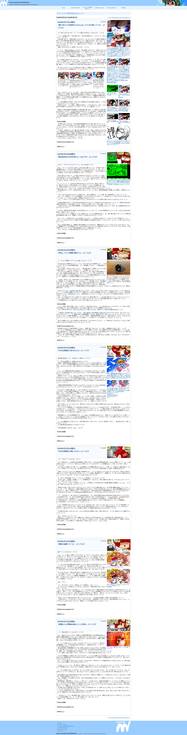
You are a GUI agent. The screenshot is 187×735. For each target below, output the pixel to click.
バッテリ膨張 (122, 511)
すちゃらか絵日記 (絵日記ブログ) (66, 726)
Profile (65, 724)
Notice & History (63, 729)
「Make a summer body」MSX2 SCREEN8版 (124, 95)
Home (60, 723)
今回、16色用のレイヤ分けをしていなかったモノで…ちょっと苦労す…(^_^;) (118, 585)
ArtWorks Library (63, 727)
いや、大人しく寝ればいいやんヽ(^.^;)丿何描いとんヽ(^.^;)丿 (118, 648)
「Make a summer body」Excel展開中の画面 (112, 121)
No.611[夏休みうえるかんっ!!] (86, 80)
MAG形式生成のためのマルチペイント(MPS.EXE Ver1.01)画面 (124, 389)
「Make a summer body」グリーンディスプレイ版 (112, 94)
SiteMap (61, 730)
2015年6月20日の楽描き (98, 79)
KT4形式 (126, 80)
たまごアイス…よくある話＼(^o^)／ (115, 566)
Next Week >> (127, 17)
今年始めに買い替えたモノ (77, 290)
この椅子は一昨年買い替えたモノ (68, 312)
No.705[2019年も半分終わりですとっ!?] (63, 80)
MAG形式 (109, 82)
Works (60, 724)
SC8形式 (121, 97)
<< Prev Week (111, 17)
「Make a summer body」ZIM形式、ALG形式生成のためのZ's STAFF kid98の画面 (124, 109)
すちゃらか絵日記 (87, 8)
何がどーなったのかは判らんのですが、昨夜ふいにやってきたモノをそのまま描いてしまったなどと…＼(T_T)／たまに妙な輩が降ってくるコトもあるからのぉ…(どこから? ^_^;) (118, 142)
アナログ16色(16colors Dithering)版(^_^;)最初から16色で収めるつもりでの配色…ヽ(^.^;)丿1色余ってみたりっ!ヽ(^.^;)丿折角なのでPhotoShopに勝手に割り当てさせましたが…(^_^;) (112, 392)
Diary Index (119, 17)
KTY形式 (121, 80)
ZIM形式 (114, 82)
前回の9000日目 (125, 202)
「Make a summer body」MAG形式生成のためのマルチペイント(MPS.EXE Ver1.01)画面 (112, 109)
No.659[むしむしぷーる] (75, 79)
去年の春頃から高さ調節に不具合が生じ (95, 312)
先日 (59, 168)
